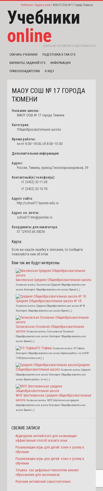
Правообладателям (24, 71)
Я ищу (49, 71)
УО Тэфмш (44, 348)
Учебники (27, 5)
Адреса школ (43, 5)
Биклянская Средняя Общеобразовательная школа (53, 280)
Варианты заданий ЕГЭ (27, 63)
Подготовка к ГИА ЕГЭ (59, 54)
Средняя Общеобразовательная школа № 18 (48, 301)
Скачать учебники (23, 54)
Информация (60, 63)
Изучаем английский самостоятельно (43, 482)
